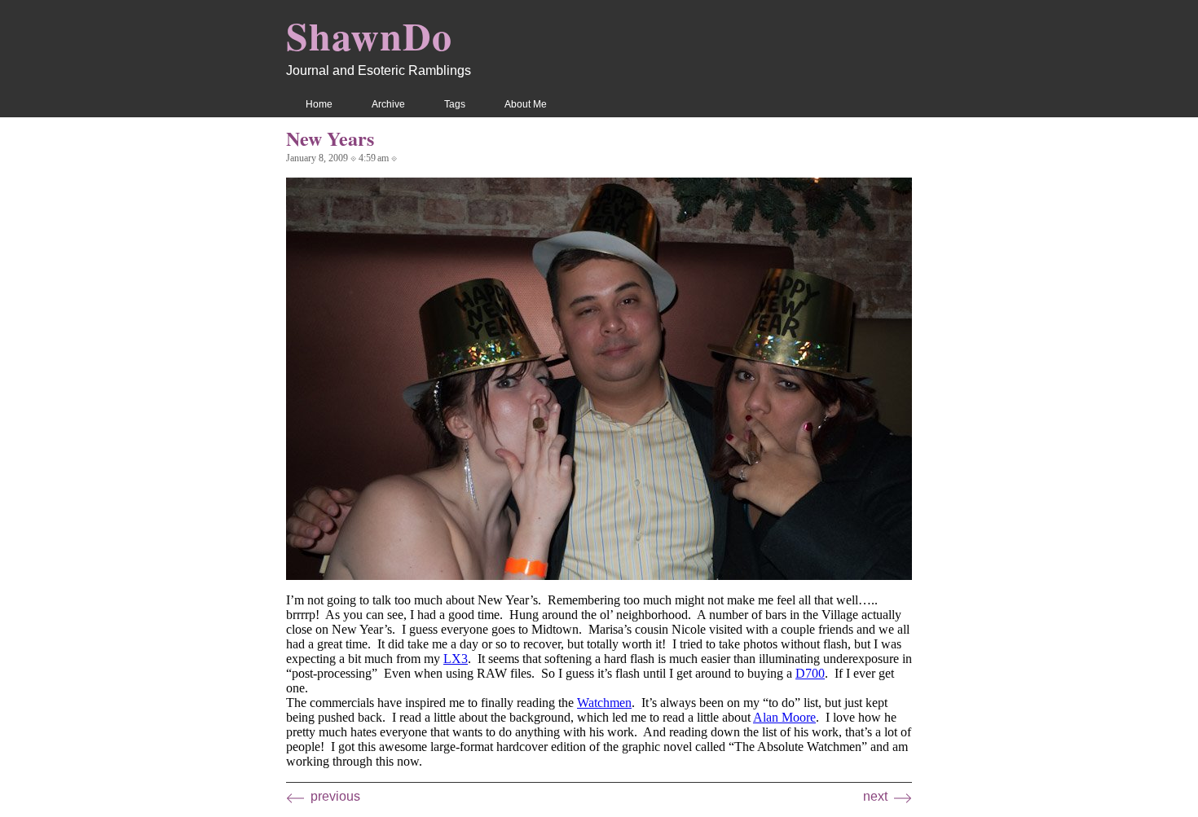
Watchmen (604, 702)
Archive (388, 104)
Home (319, 104)
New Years (330, 138)
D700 (810, 673)
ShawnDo (369, 35)
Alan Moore (784, 717)
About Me (525, 104)
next (875, 796)
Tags (454, 104)
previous (335, 796)
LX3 (455, 658)
